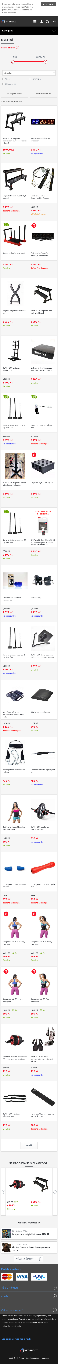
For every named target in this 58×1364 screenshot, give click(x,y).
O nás (4, 1296)
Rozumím (48, 4)
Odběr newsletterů (12, 1310)
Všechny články (25, 1258)
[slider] (13, 61)
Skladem (10, 84)
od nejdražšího (43, 93)
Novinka (36, 79)
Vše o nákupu (9, 1287)
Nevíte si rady (8, 47)
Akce (8, 79)
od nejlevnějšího (14, 93)
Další (29, 1145)
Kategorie (7, 30)
